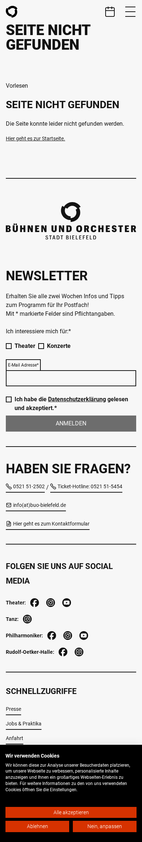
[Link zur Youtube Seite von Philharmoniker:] (83, 634)
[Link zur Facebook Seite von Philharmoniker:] (51, 634)
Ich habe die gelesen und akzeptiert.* (71, 403)
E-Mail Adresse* (23, 365)
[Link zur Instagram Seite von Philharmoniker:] (67, 634)
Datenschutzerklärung (77, 399)
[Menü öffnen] (130, 12)
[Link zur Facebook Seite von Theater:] (34, 601)
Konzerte (59, 345)
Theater (25, 345)
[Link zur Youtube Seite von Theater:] (66, 601)
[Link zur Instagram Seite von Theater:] (50, 601)
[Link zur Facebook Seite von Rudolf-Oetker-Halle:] (62, 651)
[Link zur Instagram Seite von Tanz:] (27, 618)
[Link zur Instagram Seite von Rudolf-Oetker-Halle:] (78, 651)
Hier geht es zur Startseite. (35, 138)
